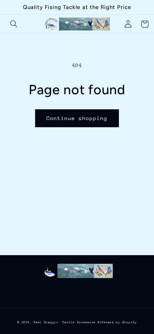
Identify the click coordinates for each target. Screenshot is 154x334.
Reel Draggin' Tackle (54, 322)
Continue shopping (77, 118)
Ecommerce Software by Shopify (107, 322)
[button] (14, 24)
